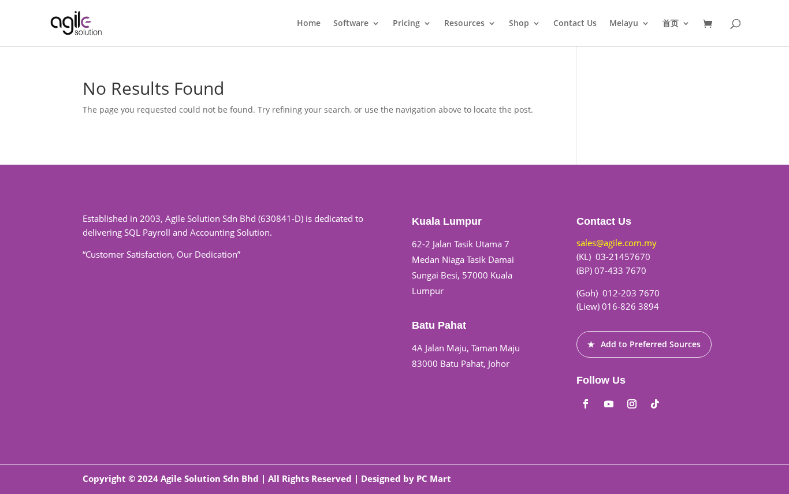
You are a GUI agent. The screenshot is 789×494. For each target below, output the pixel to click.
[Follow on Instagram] (632, 404)
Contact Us (575, 23)
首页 (671, 23)
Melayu (623, 23)
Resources (464, 23)
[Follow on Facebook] (585, 404)
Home (309, 23)
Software (351, 23)
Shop (519, 23)
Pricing (406, 23)
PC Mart (433, 478)
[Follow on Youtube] (609, 404)
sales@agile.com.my (616, 242)
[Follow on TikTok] (655, 404)
